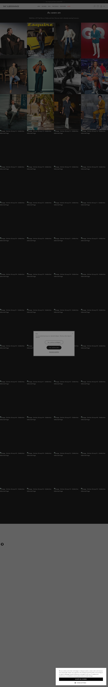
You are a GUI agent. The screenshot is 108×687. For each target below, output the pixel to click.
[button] (81, 683)
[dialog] (54, 343)
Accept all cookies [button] (81, 679)
